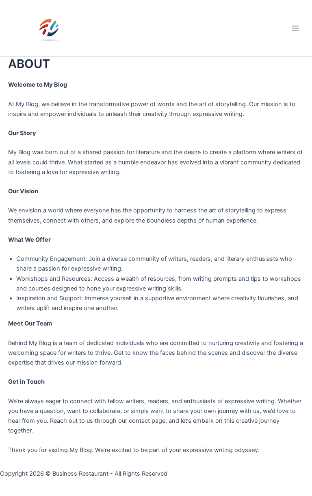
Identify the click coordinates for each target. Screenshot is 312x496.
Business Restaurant (80, 473)
